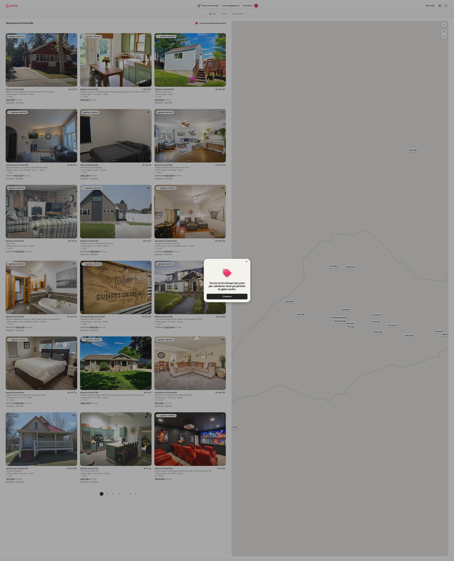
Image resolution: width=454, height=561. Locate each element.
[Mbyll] (246, 261)
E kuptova (227, 296)
